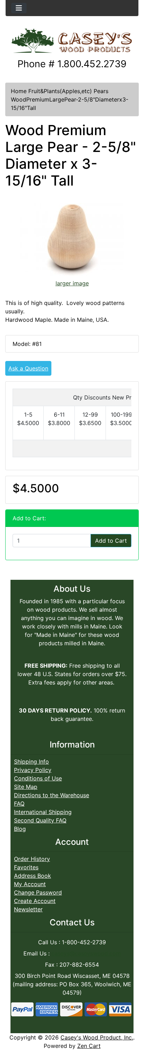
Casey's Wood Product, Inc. (96, 1037)
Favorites (26, 867)
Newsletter (28, 909)
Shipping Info (31, 761)
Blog (20, 828)
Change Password (38, 892)
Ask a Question (28, 368)
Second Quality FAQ (40, 820)
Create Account (35, 900)
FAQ (19, 803)
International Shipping (43, 811)
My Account (30, 884)
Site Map (25, 786)
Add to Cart (111, 540)
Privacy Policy (32, 769)
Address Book (32, 875)
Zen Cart (89, 1045)
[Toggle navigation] (19, 8)
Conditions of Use (38, 778)
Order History (32, 858)
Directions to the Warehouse (51, 795)
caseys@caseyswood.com (86, 953)
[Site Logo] (72, 41)
